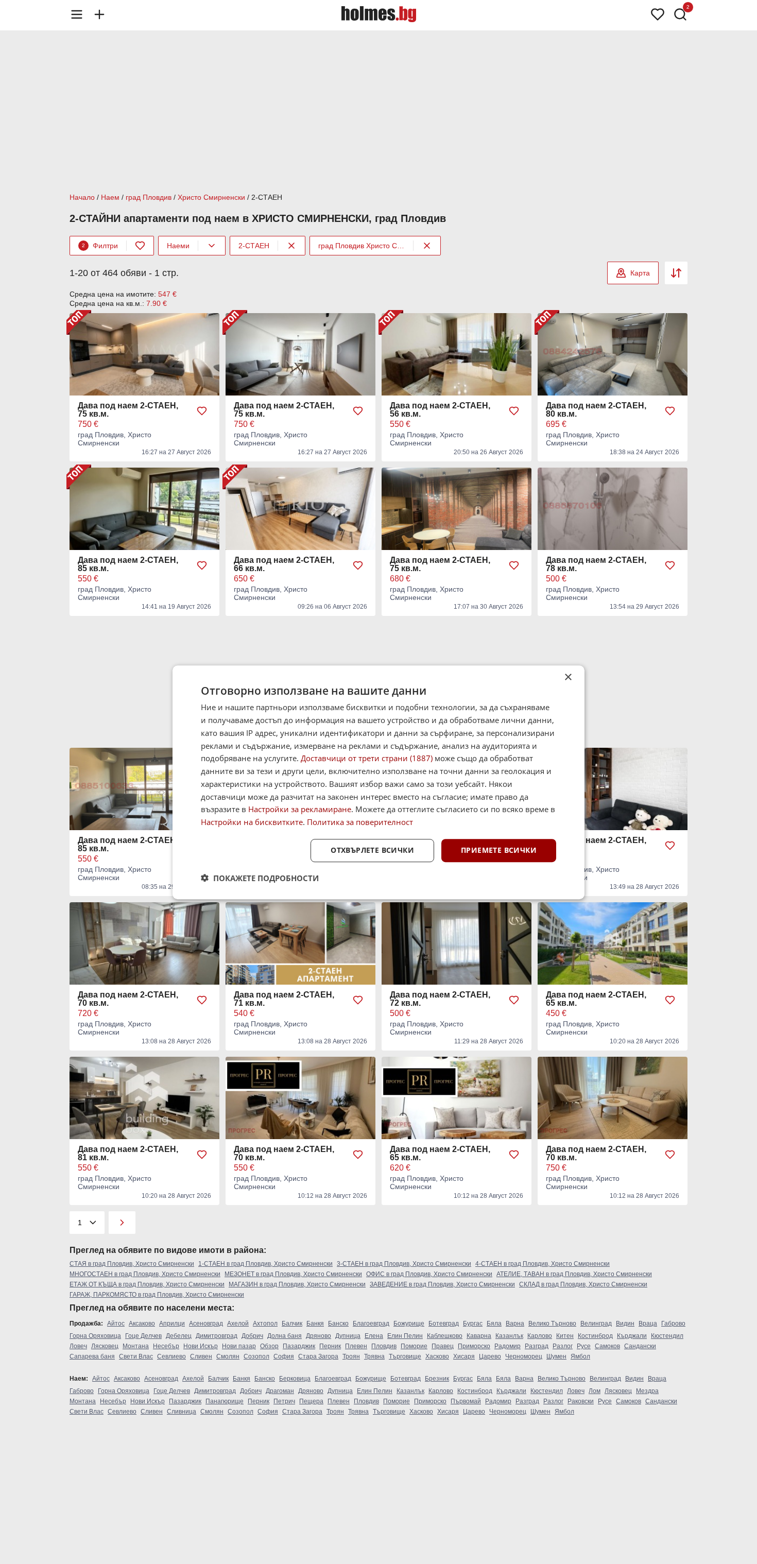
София (283, 1356)
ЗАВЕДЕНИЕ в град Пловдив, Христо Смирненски (442, 1284)
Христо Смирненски (211, 197)
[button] (260, 877)
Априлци (172, 1323)
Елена (374, 1336)
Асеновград (206, 1323)
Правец (443, 1346)
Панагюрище (224, 1401)
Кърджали (632, 1336)
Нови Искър (200, 1346)
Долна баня (284, 1336)
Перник (330, 1346)
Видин (625, 1323)
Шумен (556, 1356)
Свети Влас (136, 1356)
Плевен (356, 1346)
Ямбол (580, 1356)
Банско (338, 1323)
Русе (584, 1346)
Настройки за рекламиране (299, 809)
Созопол (256, 1356)
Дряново (318, 1336)
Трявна (374, 1356)
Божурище (408, 1323)
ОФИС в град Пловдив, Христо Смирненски (429, 1274)
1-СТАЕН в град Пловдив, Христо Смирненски (265, 1264)
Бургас (473, 1323)
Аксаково (142, 1323)
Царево (490, 1356)
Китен (565, 1336)
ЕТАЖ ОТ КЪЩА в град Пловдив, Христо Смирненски (147, 1284)
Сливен (201, 1356)
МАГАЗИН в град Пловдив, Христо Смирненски (297, 1284)
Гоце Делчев (143, 1336)
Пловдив (384, 1346)
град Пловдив (148, 197)
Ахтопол (265, 1323)
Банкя (315, 1323)
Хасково (437, 1356)
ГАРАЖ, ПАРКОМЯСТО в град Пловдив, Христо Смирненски (157, 1295)
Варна (515, 1323)
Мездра (647, 1391)
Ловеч (78, 1346)
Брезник (437, 1379)
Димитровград (216, 1336)
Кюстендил (667, 1336)
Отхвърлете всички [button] (372, 850)
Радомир (507, 1346)
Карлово (539, 1336)
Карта (640, 273)
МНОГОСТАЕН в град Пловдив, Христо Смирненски (145, 1274)
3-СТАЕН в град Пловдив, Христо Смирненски (404, 1264)
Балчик (292, 1323)
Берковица (295, 1379)
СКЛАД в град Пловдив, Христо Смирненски (583, 1284)
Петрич (284, 1401)
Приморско (474, 1346)
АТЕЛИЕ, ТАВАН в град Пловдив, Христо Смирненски (574, 1274)
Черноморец (523, 1356)
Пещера (311, 1401)
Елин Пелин (405, 1336)
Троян (351, 1356)
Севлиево (171, 1356)
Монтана (136, 1346)
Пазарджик (299, 1346)
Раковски (580, 1401)
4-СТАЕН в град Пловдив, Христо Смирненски (542, 1264)
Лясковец (104, 1346)
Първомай (466, 1401)
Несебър (166, 1346)
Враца (648, 1323)
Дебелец (179, 1336)
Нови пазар (239, 1346)
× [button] (568, 677)
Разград (536, 1346)
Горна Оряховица (95, 1336)
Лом (594, 1391)
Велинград (596, 1323)
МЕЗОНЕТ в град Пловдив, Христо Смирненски (293, 1274)
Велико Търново (552, 1323)
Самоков (607, 1346)
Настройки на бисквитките (252, 822)
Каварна (479, 1336)
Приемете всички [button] (499, 850)
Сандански (640, 1346)
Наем (110, 197)
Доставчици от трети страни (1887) (367, 758)
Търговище (405, 1356)
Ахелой (238, 1323)
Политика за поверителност (360, 822)
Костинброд (595, 1336)
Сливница (181, 1411)
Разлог (563, 1346)
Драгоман (280, 1391)
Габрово (673, 1323)
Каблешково (444, 1336)
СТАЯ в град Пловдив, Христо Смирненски (132, 1264)
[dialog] (378, 782)
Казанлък (509, 1336)
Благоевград (371, 1323)
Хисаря (464, 1356)
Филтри (100, 246)
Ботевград (443, 1323)
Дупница (347, 1336)
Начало (82, 197)
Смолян (227, 1356)
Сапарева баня (92, 1356)
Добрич (252, 1336)
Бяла (494, 1323)
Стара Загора (318, 1356)
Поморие (414, 1346)
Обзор (269, 1346)
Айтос (116, 1323)
